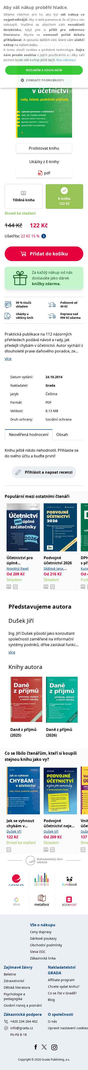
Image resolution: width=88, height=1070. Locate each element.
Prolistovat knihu (44, 148)
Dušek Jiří (21, 620)
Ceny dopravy (40, 932)
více (8, 358)
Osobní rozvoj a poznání (23, 1005)
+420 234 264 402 (24, 1021)
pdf (47, 173)
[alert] (44, 44)
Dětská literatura (17, 987)
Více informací (66, 60)
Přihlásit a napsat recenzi (49, 472)
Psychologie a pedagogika (14, 996)
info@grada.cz (21, 1028)
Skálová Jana (53, 568)
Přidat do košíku (49, 253)
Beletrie (10, 974)
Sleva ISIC (38, 951)
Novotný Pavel (18, 568)
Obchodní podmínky (46, 945)
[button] (44, 80)
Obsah (62, 434)
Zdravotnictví (14, 981)
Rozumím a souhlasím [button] (44, 70)
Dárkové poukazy (43, 938)
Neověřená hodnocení (28, 434)
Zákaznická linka (43, 958)
